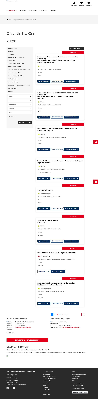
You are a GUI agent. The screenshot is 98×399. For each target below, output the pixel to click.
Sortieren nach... (76, 48)
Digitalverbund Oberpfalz (14, 66)
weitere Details (70, 81)
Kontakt (53, 10)
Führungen (11, 54)
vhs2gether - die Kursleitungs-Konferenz (19, 85)
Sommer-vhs (11, 60)
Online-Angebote (12, 48)
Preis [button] (10, 112)
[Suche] (95, 142)
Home (9, 19)
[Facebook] (14, 388)
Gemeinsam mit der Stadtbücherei (17, 57)
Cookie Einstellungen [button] (78, 388)
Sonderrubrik (30, 19)
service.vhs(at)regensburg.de (71, 327)
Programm (16, 19)
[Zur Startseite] (12, 1)
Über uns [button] (32, 10)
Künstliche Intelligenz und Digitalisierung (19, 69)
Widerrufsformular (80, 392)
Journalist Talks (12, 88)
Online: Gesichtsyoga (45, 190)
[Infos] (95, 181)
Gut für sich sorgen (13, 79)
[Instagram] (8, 388)
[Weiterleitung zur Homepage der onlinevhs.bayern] (29, 358)
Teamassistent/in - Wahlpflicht (16, 76)
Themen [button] (22, 10)
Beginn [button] (11, 96)
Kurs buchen (44, 81)
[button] (27, 340)
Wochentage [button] (12, 104)
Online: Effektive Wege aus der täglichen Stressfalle (56, 253)
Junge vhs (10, 51)
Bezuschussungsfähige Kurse (16, 63)
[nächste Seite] (82, 314)
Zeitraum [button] (11, 108)
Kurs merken (58, 81)
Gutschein (10, 91)
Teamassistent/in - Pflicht (14, 72)
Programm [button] (11, 10)
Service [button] (43, 10)
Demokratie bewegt (13, 82)
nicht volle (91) (13, 116)
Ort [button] (9, 100)
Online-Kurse (23, 19)
